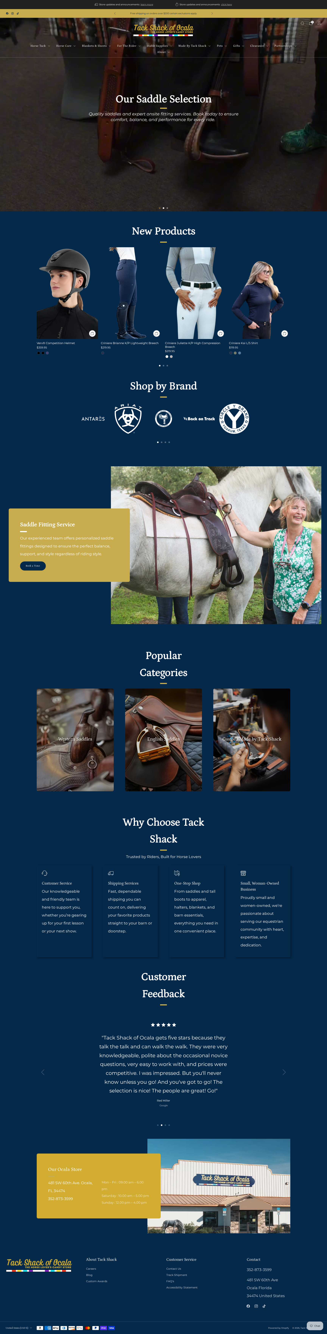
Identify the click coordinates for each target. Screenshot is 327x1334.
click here (226, 4)
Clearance (257, 45)
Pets (220, 45)
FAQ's (170, 1281)
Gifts (236, 45)
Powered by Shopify (278, 1328)
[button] (159, 208)
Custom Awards (96, 1281)
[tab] (159, 365)
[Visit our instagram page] (12, 13)
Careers (91, 1268)
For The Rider (126, 45)
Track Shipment (176, 1275)
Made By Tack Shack (192, 45)
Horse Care (64, 45)
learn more (147, 4)
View (75, 753)
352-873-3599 (259, 1269)
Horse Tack (38, 45)
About (161, 52)
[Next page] (290, 293)
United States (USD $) (17, 1328)
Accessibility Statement (182, 1287)
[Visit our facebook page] (7, 13)
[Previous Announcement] (114, 13)
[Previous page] (36, 293)
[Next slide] (284, 1072)
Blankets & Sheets (94, 45)
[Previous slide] (42, 1072)
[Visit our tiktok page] (17, 13)
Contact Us (173, 1268)
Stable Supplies (157, 45)
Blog (89, 1275)
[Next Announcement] (212, 13)
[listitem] (124, 4)
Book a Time (33, 566)
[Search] (302, 23)
